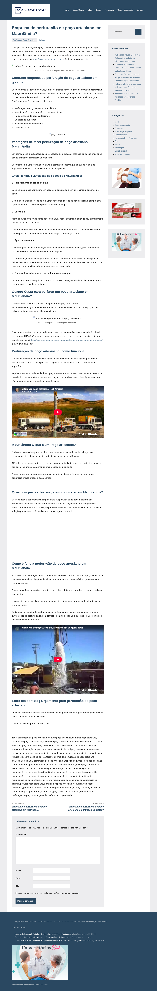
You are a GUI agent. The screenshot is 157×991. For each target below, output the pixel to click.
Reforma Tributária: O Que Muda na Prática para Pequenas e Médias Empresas (128, 87)
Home (66, 10)
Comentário (21, 834)
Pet (116, 141)
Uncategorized (121, 151)
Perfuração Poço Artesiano (24, 40)
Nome (19, 870)
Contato (140, 10)
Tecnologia (109, 10)
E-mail (19, 878)
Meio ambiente (121, 135)
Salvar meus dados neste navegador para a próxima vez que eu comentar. (48, 893)
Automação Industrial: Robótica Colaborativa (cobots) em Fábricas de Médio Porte (127, 58)
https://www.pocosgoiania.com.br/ (48, 59)
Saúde (98, 10)
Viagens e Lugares (122, 154)
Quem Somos (78, 10)
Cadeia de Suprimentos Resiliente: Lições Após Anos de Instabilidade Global (128, 68)
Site (17, 886)
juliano (42, 40)
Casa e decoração (125, 10)
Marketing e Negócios (124, 132)
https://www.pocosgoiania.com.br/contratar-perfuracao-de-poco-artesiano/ (66, 340)
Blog (90, 10)
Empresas (119, 128)
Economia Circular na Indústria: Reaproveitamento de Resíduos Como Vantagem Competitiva (128, 77)
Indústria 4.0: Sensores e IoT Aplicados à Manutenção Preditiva (126, 97)
